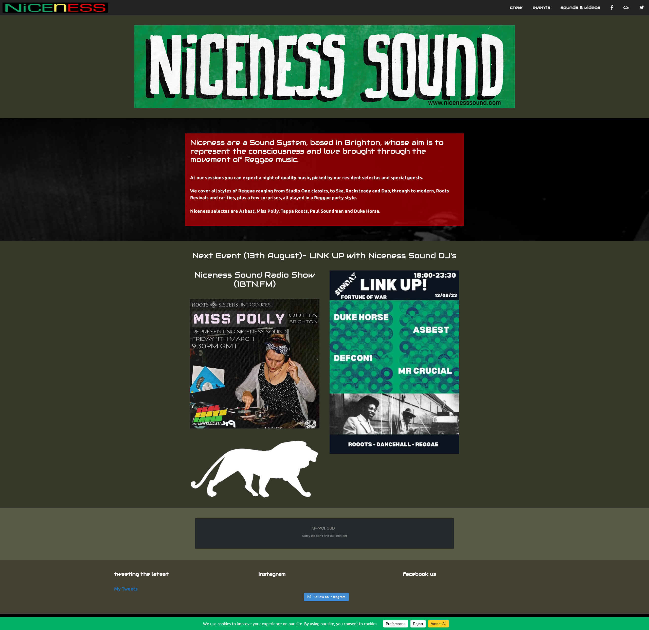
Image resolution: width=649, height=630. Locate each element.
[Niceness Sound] (55, 7)
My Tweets (126, 588)
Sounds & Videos (580, 7)
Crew (516, 7)
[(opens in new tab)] (254, 426)
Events (541, 7)
